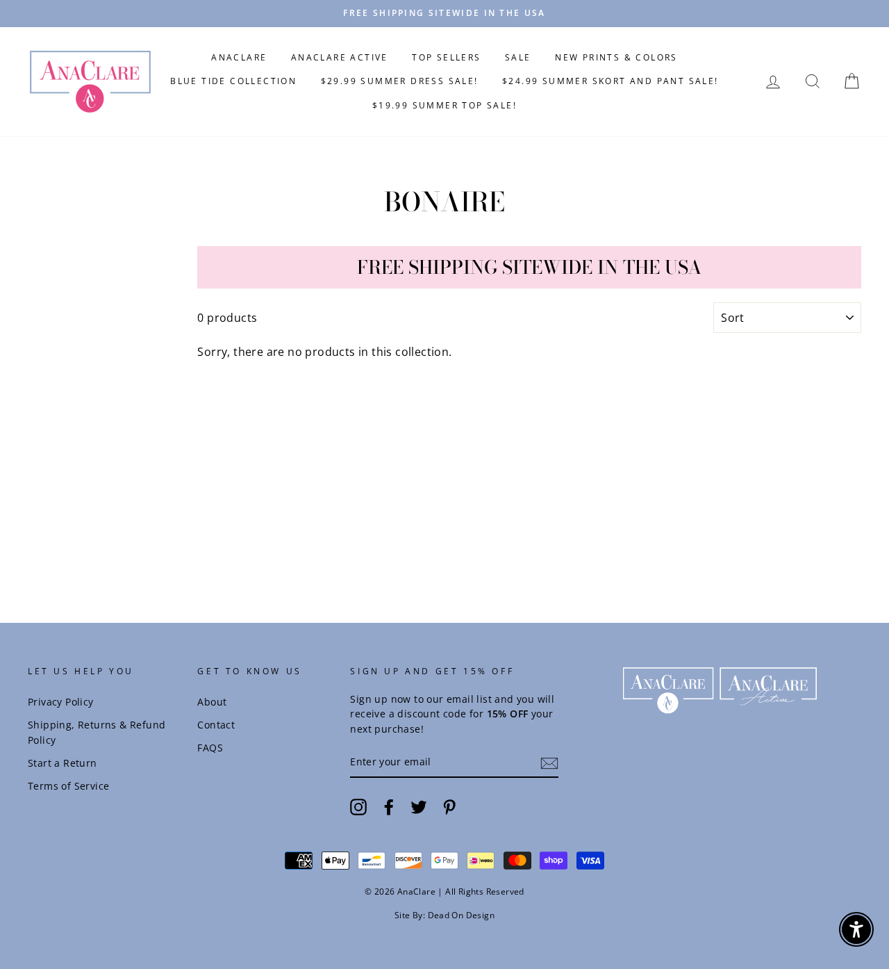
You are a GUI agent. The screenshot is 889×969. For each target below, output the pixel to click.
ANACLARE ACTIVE (339, 57)
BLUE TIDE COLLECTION (233, 81)
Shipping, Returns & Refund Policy (96, 732)
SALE (518, 57)
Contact (216, 724)
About (211, 701)
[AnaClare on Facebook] (389, 807)
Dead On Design (461, 915)
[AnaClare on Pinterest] (449, 807)
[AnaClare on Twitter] (418, 807)
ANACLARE (239, 57)
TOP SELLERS (446, 57)
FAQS (210, 747)
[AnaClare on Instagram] (358, 807)
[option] (444, 13)
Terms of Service (68, 785)
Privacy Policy (61, 701)
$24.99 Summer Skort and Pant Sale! (610, 81)
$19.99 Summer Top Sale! (444, 105)
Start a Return (62, 763)
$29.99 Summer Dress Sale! (400, 81)
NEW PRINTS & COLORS (616, 57)
